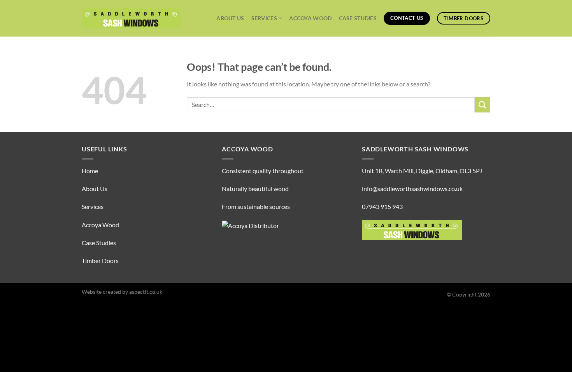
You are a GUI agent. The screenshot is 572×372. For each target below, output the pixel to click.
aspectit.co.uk (145, 291)
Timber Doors (100, 260)
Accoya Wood (310, 18)
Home (90, 170)
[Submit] (482, 104)
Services (264, 18)
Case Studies (358, 18)
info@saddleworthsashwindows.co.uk (412, 188)
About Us (230, 18)
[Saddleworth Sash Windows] (131, 18)
